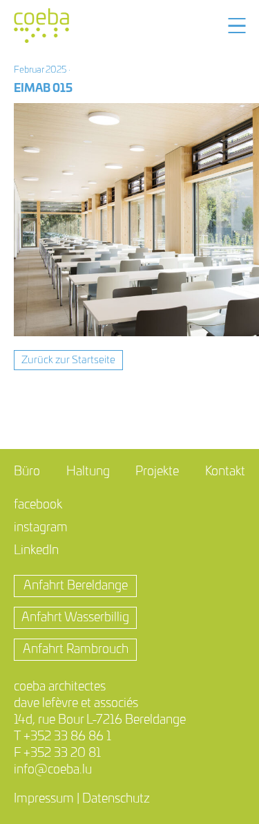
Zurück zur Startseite (68, 360)
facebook (38, 505)
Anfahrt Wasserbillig (75, 618)
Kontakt (225, 472)
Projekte (157, 472)
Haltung (88, 472)
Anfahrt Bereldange (75, 586)
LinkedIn (36, 550)
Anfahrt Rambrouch (75, 649)
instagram (41, 528)
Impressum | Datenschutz (82, 799)
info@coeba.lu (53, 770)
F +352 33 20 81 (57, 753)
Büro (27, 472)
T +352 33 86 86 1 (62, 737)
